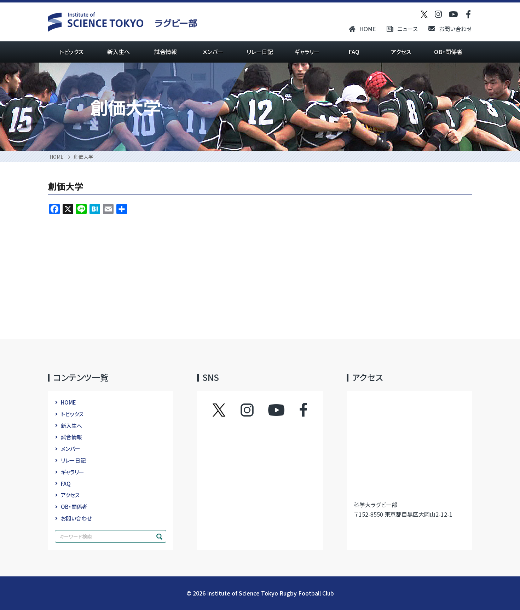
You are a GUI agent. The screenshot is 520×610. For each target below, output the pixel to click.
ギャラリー (306, 51)
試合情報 (165, 51)
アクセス (401, 51)
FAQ (353, 51)
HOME (367, 28)
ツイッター (226, 410)
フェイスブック (296, 410)
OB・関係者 (448, 51)
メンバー (212, 51)
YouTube (276, 410)
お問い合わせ (455, 28)
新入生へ (118, 51)
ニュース (407, 28)
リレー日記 (260, 51)
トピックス (71, 51)
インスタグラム (254, 410)
